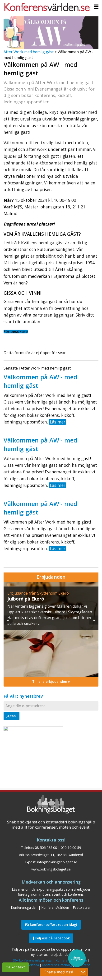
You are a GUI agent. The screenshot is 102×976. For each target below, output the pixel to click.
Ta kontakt (15, 967)
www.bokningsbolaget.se (51, 869)
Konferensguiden (24, 907)
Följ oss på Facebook (52, 938)
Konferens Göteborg (57, 965)
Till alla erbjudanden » (51, 681)
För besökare (16, 331)
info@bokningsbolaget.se (57, 862)
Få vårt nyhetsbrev (23, 696)
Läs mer (57, 422)
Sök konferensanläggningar (33, 960)
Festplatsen (82, 907)
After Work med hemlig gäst (29, 51)
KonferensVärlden (55, 907)
